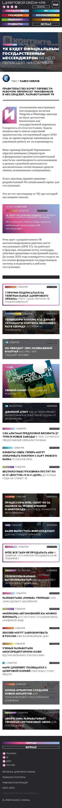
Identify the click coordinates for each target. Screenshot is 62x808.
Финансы (7, 448)
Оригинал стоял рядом (28, 671)
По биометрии (29, 456)
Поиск (41, 7)
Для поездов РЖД (30, 722)
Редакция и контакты (13, 777)
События (23, 45)
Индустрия (8, 429)
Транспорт (15, 19)
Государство (15, 11)
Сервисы (10, 684)
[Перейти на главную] (23, 2)
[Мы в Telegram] (3, 6)
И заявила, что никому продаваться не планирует (31, 555)
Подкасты (15, 24)
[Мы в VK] (7, 6)
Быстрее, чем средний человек (28, 352)
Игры (7, 525)
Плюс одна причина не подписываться (27, 297)
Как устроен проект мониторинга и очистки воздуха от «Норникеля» (30, 415)
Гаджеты (10, 497)
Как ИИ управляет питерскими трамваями (30, 580)
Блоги (46, 19)
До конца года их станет (29, 475)
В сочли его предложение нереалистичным (31, 437)
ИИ (46, 11)
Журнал (46, 24)
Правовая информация (15, 783)
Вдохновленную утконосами (23, 652)
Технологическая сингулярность (20, 793)
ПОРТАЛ (31, 743)
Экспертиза (15, 406)
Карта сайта (8, 788)
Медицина (8, 644)
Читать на (16, 207)
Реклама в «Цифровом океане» (18, 772)
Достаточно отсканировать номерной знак (30, 617)
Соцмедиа (15, 15)
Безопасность (46, 15)
